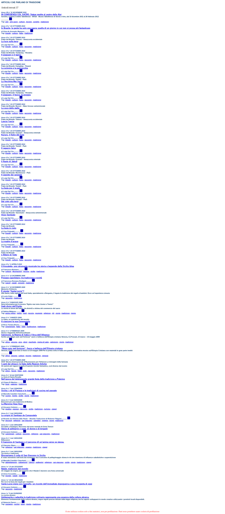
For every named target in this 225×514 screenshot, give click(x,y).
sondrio (36, 22)
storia (58, 313)
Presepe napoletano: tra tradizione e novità (21, 278)
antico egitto (10, 313)
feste (7, 384)
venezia (45, 356)
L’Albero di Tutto (9, 255)
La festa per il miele (10, 188)
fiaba (21, 33)
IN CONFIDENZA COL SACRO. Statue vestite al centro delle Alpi (31, 14)
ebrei (25, 342)
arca (20, 342)
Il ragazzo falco (8, 148)
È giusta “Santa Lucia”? (12, 291)
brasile (8, 33)
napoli (7, 283)
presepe (21, 283)
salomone (54, 342)
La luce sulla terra (9, 41)
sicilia (32, 271)
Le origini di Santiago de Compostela (19, 415)
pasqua (16, 409)
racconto (28, 47)
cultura (22, 22)
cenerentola (10, 326)
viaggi (54, 409)
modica (8, 409)
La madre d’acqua (9, 241)
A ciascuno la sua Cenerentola (15, 321)
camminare (9, 434)
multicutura (31, 326)
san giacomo (27, 420)
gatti (25, 313)
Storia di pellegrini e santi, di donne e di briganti (24, 429)
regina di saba (43, 342)
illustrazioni (17, 271)
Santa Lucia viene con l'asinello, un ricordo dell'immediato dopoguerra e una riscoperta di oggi (46, 484)
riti (53, 313)
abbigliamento (11, 462)
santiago (37, 420)
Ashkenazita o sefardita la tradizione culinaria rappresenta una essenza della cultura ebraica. (45, 497)
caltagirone (22, 462)
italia (23, 326)
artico (7, 371)
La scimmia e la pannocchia (14, 68)
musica (26, 271)
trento (73, 313)
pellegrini (39, 462)
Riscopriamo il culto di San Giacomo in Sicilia (23, 455)
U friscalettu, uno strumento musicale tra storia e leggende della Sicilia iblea (37, 266)
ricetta (14, 396)
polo (25, 371)
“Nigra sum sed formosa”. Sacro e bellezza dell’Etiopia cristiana (32, 348)
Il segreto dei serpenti (11, 175)
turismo (47, 409)
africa (7, 342)
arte (6, 22)
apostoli (8, 420)
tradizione (45, 22)
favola (13, 371)
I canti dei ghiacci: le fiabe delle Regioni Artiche (24, 364)
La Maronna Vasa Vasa (11, 404)
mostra (29, 22)
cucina (8, 396)
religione (47, 313)
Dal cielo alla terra (9, 201)
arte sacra (14, 22)
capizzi (31, 462)
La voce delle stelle (10, 108)
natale (14, 283)
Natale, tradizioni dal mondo (14, 469)
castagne (9, 504)
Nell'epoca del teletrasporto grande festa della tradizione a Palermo (33, 379)
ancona (14, 342)
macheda (32, 342)
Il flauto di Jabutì (9, 161)
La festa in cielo (8, 228)
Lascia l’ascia (7, 121)
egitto (19, 313)
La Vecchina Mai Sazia (11, 81)
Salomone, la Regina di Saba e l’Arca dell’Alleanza (25, 335)
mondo (8, 476)
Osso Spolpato (8, 215)
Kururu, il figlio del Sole (12, 135)
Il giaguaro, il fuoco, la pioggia (16, 95)
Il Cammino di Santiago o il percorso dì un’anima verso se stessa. (32, 442)
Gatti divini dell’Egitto (11, 306)
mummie (38, 313)
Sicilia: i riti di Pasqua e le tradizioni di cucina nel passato (29, 390)
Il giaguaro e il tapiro (11, 55)
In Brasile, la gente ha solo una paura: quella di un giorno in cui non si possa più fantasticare (45, 28)
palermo (14, 384)
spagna (45, 420)
